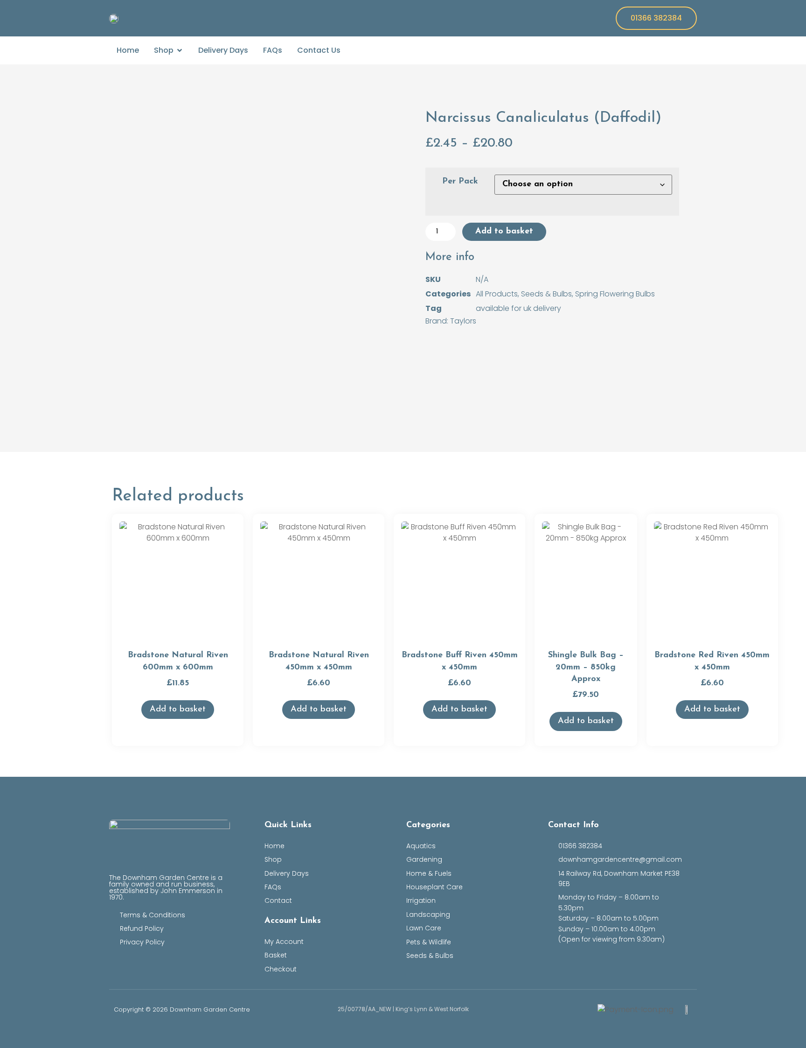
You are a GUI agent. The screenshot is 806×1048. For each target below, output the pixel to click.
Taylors (463, 321)
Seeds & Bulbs (546, 293)
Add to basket (504, 231)
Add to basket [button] (178, 709)
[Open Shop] (179, 50)
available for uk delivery (518, 308)
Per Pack (460, 181)
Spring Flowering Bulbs (615, 293)
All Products (497, 293)
